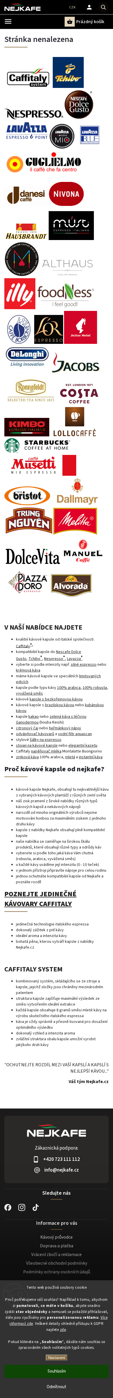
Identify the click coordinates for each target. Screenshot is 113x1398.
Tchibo (35, 659)
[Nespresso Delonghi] (27, 373)
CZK (72, 7)
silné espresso (83, 664)
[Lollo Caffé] (74, 435)
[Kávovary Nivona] (66, 202)
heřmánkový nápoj (65, 728)
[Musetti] (40, 474)
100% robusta (95, 688)
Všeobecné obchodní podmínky (56, 1263)
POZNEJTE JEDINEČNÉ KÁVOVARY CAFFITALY (40, 899)
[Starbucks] (37, 452)
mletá (70, 757)
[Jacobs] (75, 373)
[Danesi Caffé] (26, 205)
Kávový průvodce (56, 1237)
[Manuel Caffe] (83, 564)
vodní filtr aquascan (75, 734)
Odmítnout (56, 1387)
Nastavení (56, 1357)
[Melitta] (75, 533)
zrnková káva (27, 757)
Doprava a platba (56, 1246)
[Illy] (19, 308)
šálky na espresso (45, 740)
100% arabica (69, 688)
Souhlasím (57, 1371)
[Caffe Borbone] (18, 343)
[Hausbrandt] (26, 239)
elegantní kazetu (82, 745)
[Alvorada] (71, 596)
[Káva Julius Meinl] (80, 343)
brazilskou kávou (59, 705)
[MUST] (71, 239)
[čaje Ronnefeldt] (31, 404)
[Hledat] (103, 7)
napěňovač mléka (46, 751)
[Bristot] (27, 504)
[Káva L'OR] (48, 343)
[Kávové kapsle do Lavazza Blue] (62, 148)
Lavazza (75, 659)
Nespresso (54, 659)
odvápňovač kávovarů (35, 734)
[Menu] (8, 21)
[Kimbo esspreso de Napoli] (26, 435)
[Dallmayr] (77, 504)
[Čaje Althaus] (67, 275)
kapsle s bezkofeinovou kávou (56, 699)
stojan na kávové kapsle (37, 745)
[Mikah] (21, 275)
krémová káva (28, 670)
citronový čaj (27, 728)
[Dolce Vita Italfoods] (32, 564)
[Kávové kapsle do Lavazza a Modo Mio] (43, 173)
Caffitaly (23, 646)
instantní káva (91, 757)
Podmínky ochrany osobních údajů (56, 1272)
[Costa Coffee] (79, 404)
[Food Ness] (66, 308)
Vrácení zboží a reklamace (56, 1254)
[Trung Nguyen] (28, 533)
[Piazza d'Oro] (27, 596)
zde (63, 1329)
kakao (33, 717)
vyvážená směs (29, 693)
